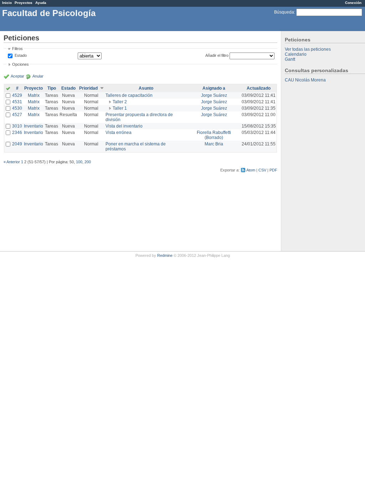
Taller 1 (120, 108)
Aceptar (17, 76)
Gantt (290, 59)
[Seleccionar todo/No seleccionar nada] (8, 88)
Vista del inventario (124, 126)
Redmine (165, 255)
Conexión (353, 3)
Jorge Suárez (214, 95)
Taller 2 (120, 101)
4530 (17, 108)
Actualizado (259, 88)
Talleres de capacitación (129, 95)
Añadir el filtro (216, 55)
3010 (17, 126)
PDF (273, 170)
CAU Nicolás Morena (305, 80)
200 (87, 162)
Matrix (34, 95)
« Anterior (12, 162)
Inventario (33, 126)
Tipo (51, 88)
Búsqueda (284, 12)
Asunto (146, 88)
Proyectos (23, 3)
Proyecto (33, 88)
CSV (262, 170)
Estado (21, 55)
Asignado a (213, 88)
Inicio (7, 3)
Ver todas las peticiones (308, 49)
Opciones (20, 64)
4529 (17, 95)
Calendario (296, 54)
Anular (37, 76)
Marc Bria (214, 143)
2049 (17, 143)
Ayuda (40, 3)
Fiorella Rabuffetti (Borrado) (214, 135)
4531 (17, 101)
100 (79, 162)
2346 (17, 132)
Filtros (17, 48)
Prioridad (88, 88)
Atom (250, 170)
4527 (17, 114)
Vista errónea (119, 132)
